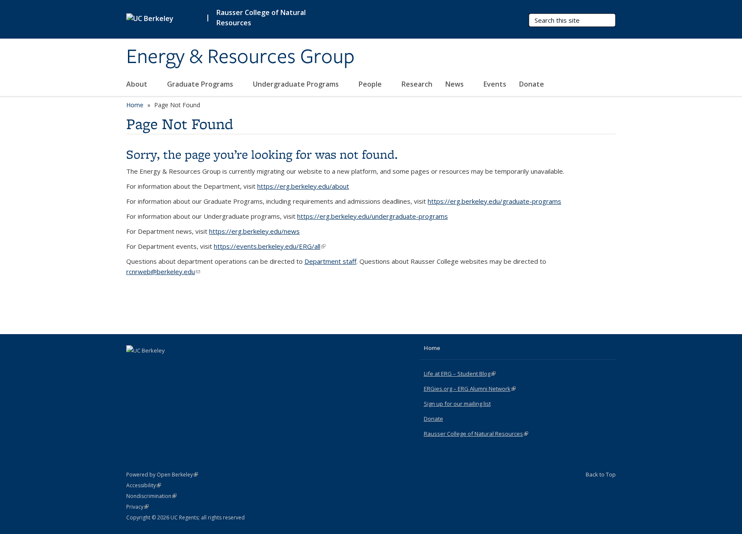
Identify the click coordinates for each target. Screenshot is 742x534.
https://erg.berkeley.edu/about (303, 186)
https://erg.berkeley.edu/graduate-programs (494, 201)
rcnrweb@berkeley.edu (163, 271)
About (137, 84)
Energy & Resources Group (240, 57)
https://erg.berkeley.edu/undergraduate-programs (372, 216)
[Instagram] (167, 365)
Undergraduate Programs (297, 84)
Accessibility (143, 485)
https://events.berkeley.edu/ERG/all (269, 246)
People (371, 84)
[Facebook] (134, 365)
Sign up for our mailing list (457, 403)
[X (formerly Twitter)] (150, 365)
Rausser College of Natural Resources (261, 17)
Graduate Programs (201, 84)
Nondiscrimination (151, 496)
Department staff (330, 261)
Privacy (137, 506)
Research (416, 84)
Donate (531, 84)
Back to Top (601, 474)
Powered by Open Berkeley (162, 474)
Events (495, 84)
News (455, 84)
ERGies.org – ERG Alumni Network (470, 388)
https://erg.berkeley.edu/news (254, 231)
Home (134, 105)
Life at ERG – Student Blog (460, 373)
